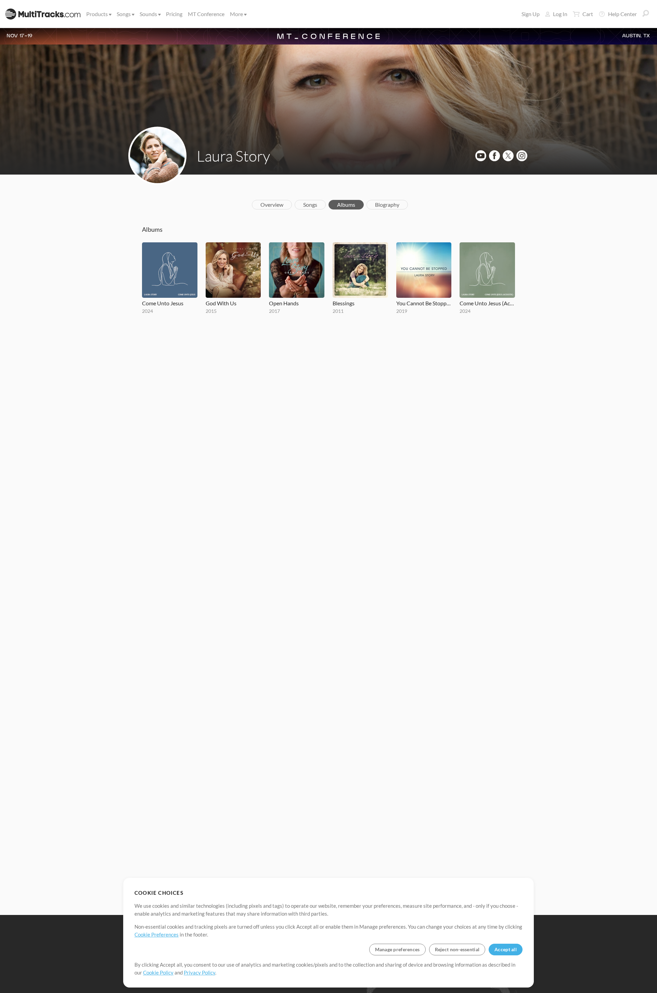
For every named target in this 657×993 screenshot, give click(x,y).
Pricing (174, 14)
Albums (346, 204)
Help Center (622, 14)
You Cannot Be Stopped (424, 303)
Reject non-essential (457, 949)
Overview (271, 204)
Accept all (505, 949)
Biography (387, 204)
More (236, 14)
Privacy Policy (199, 972)
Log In (560, 14)
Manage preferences (397, 949)
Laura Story (233, 156)
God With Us (221, 303)
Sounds (148, 14)
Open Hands (284, 303)
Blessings (344, 303)
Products (97, 14)
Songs (124, 14)
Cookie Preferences (156, 934)
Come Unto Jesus (162, 303)
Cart (587, 14)
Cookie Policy (158, 972)
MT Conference (206, 14)
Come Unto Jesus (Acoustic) (487, 303)
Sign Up (530, 14)
